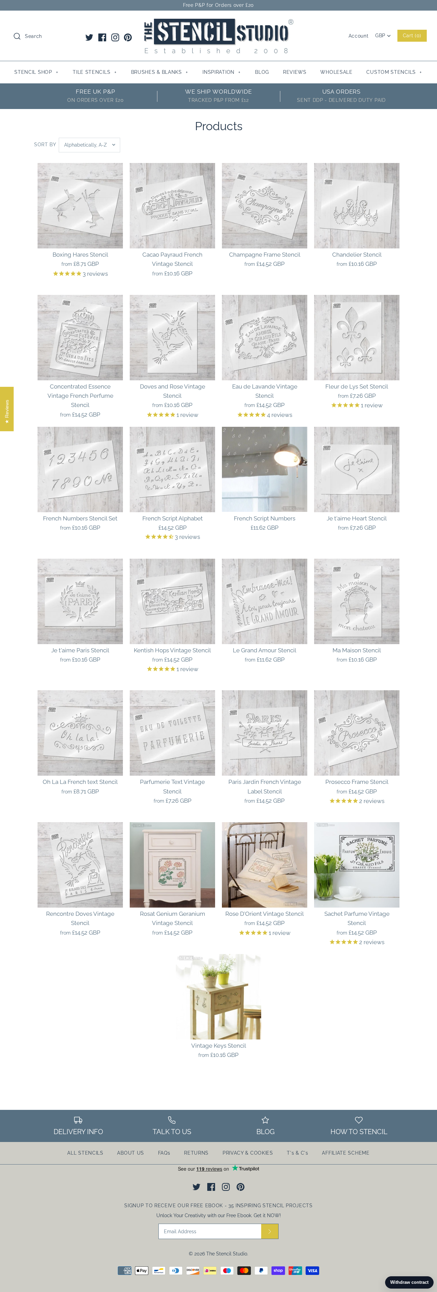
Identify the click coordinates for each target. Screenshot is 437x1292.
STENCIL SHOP (36, 72)
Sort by (45, 144)
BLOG (262, 72)
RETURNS (196, 1153)
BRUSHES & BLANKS (159, 72)
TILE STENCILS (94, 72)
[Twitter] (89, 37)
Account (359, 36)
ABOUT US (130, 1153)
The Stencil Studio (226, 1253)
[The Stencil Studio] (218, 21)
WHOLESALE (336, 72)
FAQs (164, 1153)
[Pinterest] (128, 37)
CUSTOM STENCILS (394, 72)
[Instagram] (115, 37)
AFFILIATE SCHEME (345, 1153)
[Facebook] (102, 37)
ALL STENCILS (85, 1153)
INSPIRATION (221, 72)
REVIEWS (295, 72)
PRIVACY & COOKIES (248, 1153)
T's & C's (297, 1153)
